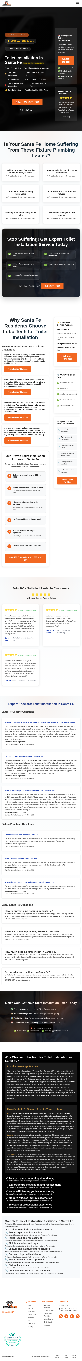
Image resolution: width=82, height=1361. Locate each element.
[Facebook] (61, 1316)
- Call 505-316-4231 (52, 286)
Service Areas (32, 1314)
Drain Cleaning (48, 1322)
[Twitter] (66, 1316)
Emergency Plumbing (48, 1315)
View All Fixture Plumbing (67, 480)
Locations (31, 1317)
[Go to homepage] (6, 3)
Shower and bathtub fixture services (66, 455)
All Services (31, 1311)
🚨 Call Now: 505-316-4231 (66, 357)
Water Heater (48, 1319)
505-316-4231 (65, 1305)
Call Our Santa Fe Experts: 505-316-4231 (19, 744)
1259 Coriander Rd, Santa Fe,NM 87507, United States (70, 1310)
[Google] (78, 1316)
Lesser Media (74, 1356)
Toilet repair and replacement (65, 438)
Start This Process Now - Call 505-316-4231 (25, 558)
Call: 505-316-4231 (66, 60)
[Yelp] (72, 1316)
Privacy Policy (57, 1356)
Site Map (30, 1327)
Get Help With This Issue (18, 369)
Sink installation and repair (66, 446)
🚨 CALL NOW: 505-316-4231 (27, 102)
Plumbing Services (47, 1306)
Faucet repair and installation (65, 430)
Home (29, 1305)
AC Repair (47, 1325)
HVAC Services (49, 1311)
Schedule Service (27, 110)
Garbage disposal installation (65, 463)
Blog (29, 1320)
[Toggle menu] (78, 3)
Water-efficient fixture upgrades (67, 471)
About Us (31, 1308)
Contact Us (31, 1323)
